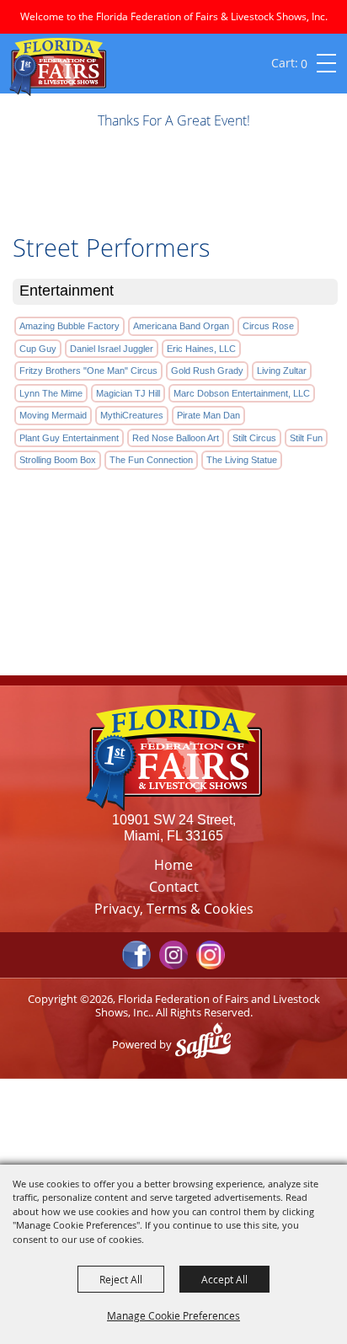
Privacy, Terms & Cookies (174, 908)
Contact (174, 886)
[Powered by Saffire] (207, 1044)
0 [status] (304, 64)
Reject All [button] (120, 1279)
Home (173, 865)
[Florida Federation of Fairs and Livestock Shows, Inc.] (57, 67)
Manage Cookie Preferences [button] (173, 1315)
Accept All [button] (224, 1279)
